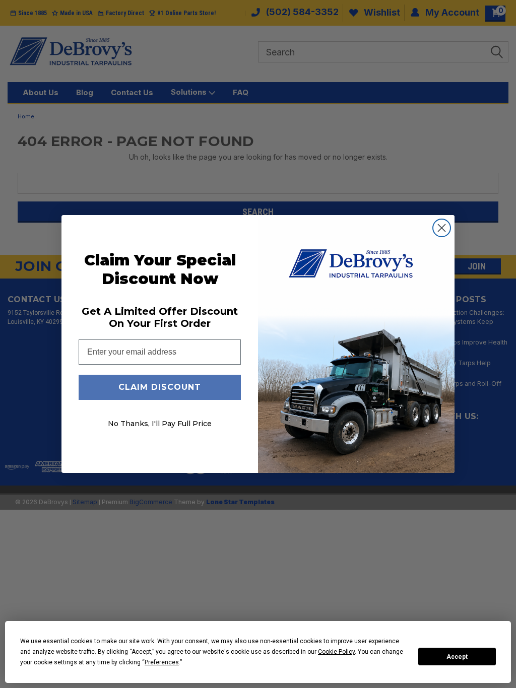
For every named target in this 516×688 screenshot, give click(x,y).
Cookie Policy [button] (336, 651)
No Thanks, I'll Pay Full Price (160, 423)
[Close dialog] (441, 228)
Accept (457, 656)
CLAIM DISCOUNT (159, 387)
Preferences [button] (162, 662)
